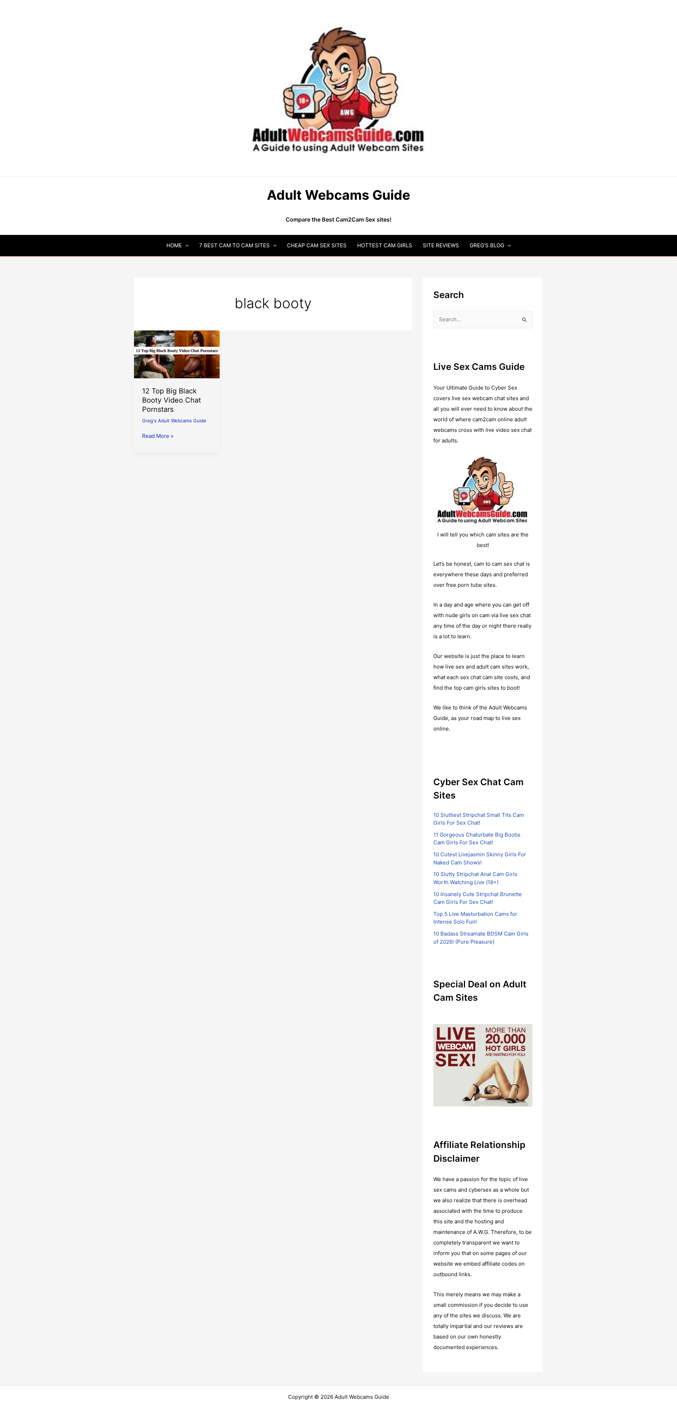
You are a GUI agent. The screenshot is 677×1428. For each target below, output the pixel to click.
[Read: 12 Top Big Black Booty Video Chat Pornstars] (177, 353)
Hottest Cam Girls (384, 245)
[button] (185, 245)
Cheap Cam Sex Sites (317, 245)
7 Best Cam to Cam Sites (234, 245)
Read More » (157, 436)
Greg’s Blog (487, 245)
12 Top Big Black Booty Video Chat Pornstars (171, 400)
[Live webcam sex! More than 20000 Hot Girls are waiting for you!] (482, 1064)
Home (174, 245)
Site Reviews (441, 245)
